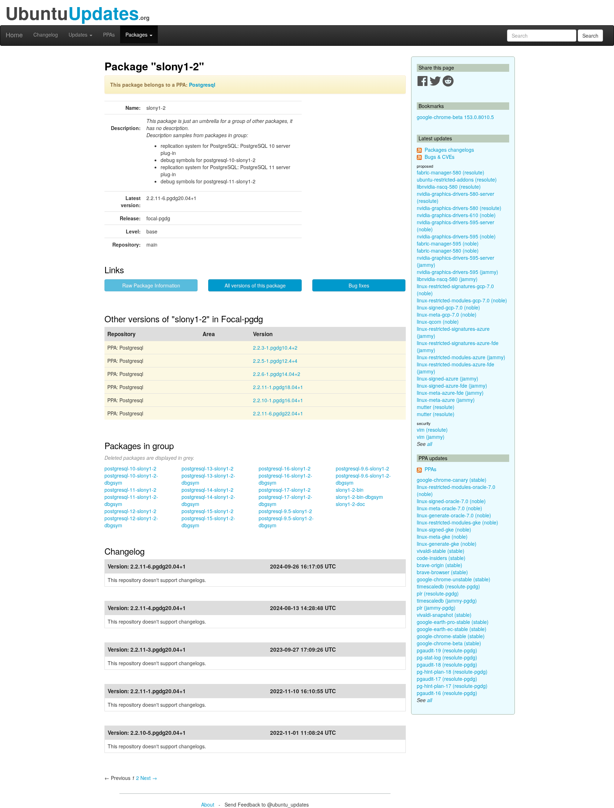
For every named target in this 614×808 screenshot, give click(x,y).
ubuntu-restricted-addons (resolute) (457, 179)
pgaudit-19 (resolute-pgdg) (447, 650)
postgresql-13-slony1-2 (207, 468)
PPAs (109, 34)
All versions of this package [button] (255, 285)
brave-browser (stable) (442, 572)
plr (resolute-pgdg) (438, 593)
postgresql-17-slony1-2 (285, 489)
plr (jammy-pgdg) (436, 607)
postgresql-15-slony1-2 (207, 511)
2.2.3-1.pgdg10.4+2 (275, 347)
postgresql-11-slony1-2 (130, 489)
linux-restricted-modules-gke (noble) (457, 522)
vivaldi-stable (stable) (440, 550)
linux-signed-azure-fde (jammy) (452, 385)
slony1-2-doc (350, 503)
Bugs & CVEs (439, 156)
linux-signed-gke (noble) (444, 529)
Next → (148, 777)
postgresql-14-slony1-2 (207, 489)
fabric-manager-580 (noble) (448, 250)
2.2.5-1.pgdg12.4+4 (275, 360)
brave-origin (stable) (439, 565)
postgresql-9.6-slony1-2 (362, 468)
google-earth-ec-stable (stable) (451, 628)
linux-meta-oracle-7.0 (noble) (449, 508)
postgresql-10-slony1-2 (130, 468)
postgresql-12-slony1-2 (130, 511)
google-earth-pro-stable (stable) (453, 621)
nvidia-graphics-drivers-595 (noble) (456, 236)
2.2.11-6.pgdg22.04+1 (278, 413)
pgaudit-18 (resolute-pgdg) (447, 664)
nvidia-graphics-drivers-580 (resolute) (459, 207)
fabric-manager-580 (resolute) (450, 172)
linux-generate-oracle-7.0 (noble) (454, 515)
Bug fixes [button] (359, 285)
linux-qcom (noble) (438, 321)
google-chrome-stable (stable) (451, 636)
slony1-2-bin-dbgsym (359, 496)
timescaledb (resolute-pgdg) (448, 586)
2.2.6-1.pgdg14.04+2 (276, 373)
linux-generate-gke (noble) (446, 543)
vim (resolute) (432, 429)
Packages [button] (137, 34)
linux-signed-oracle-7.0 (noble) (451, 501)
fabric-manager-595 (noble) (448, 243)
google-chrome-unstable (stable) (453, 579)
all (429, 443)
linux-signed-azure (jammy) (447, 378)
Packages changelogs (449, 149)
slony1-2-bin (349, 489)
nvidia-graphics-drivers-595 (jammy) (457, 271)
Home (14, 34)
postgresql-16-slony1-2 (285, 468)
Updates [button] (79, 34)
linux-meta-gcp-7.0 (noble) (446, 314)
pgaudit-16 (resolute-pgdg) (447, 692)
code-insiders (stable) (441, 557)
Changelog (45, 34)
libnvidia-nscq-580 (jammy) (447, 278)
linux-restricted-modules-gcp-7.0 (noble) (462, 300)
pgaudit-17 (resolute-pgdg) (447, 678)
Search (590, 35)
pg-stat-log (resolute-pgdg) (447, 657)
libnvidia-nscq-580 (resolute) (449, 186)
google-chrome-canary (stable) (451, 479)
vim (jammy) (431, 436)
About (207, 804)
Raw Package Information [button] (151, 285)
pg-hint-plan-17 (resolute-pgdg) (452, 685)
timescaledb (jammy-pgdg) (447, 600)
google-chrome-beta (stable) (449, 643)
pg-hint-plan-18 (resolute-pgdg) (452, 671)
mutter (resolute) (435, 406)
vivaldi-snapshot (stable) (444, 614)
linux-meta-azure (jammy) (446, 399)
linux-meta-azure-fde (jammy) (450, 392)
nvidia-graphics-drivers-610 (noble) (456, 215)
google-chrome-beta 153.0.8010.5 (455, 116)
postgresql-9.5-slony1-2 (285, 511)
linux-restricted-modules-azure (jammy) (461, 357)
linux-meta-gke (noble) (442, 536)
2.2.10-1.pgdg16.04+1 (278, 400)
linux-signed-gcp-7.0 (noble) (448, 307)
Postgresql (202, 84)
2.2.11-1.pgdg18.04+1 (278, 386)
